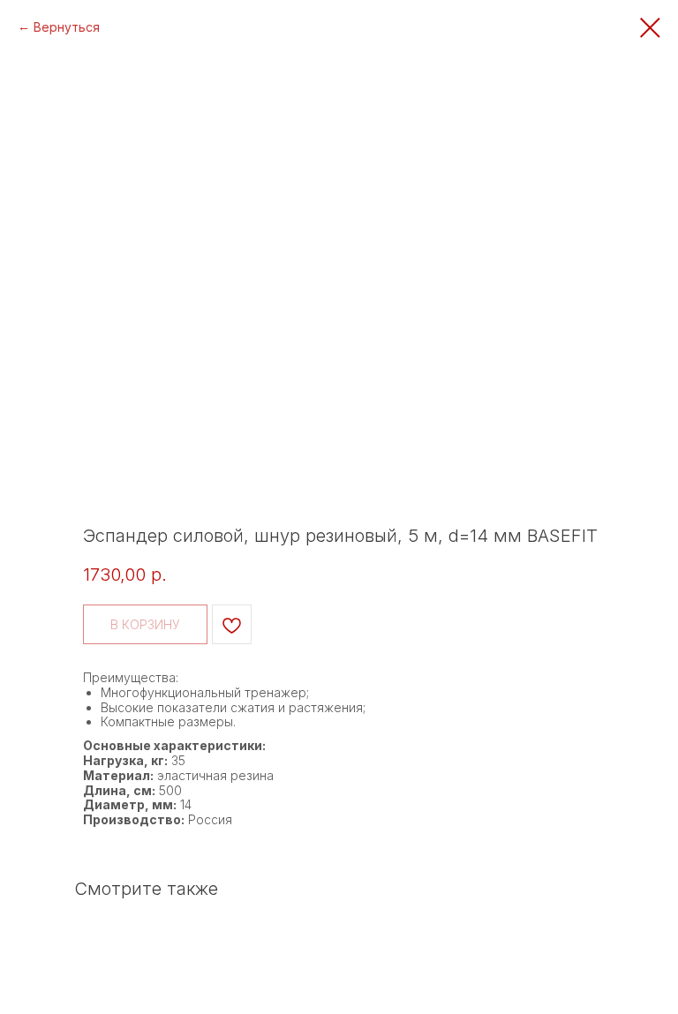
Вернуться (67, 26)
